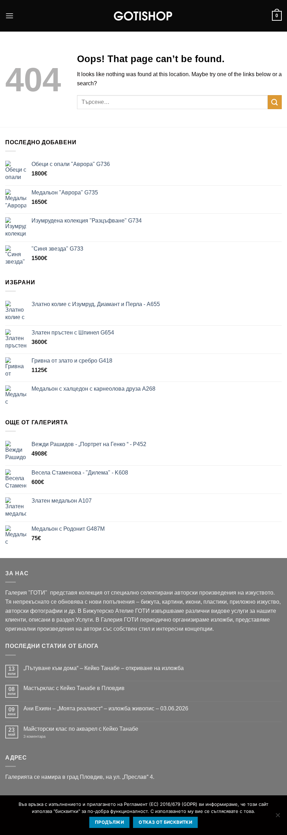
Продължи (109, 822)
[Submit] (275, 102)
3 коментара (44, 736)
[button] (9, 15)
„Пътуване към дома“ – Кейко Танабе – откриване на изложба (103, 668)
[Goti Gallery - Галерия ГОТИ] (143, 15)
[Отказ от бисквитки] (277, 817)
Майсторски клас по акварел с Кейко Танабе (80, 729)
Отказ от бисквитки (165, 822)
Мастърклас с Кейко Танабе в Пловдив (74, 688)
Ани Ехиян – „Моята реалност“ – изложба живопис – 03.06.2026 (105, 708)
